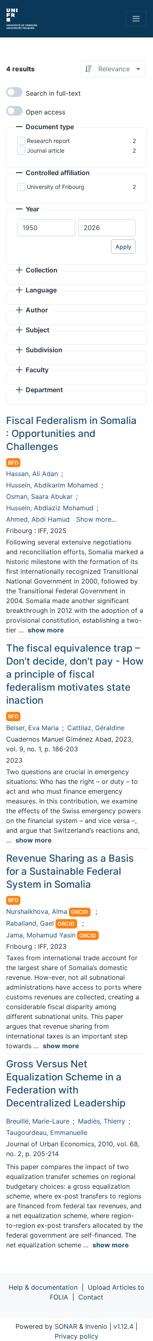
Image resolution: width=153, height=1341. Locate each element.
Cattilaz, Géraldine (95, 728)
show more (46, 630)
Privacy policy (76, 1336)
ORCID (79, 912)
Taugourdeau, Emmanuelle (46, 1132)
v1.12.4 (123, 1326)
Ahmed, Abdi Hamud (38, 519)
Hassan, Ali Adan (32, 474)
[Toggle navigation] (136, 18)
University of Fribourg (55, 186)
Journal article (45, 150)
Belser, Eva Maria (32, 728)
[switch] (14, 92)
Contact (90, 1297)
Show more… (96, 519)
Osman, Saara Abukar (39, 496)
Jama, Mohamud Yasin (40, 935)
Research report (48, 140)
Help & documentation (43, 1287)
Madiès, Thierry (101, 1121)
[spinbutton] (46, 227)
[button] (44, 127)
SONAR (66, 1326)
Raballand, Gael (30, 923)
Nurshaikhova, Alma (36, 911)
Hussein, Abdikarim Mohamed (52, 485)
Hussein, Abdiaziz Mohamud (49, 508)
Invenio (96, 1326)
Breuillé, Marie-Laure (37, 1121)
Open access (45, 112)
